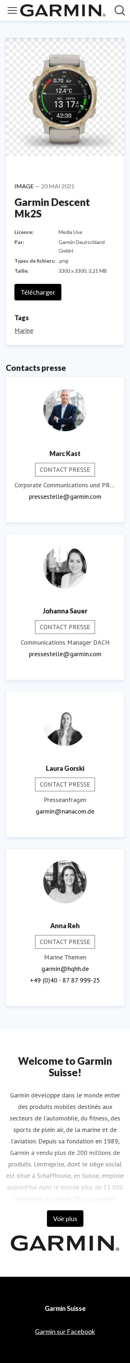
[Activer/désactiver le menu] (12, 10)
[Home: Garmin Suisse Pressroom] (62, 10)
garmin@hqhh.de (65, 968)
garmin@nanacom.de (65, 811)
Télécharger (38, 292)
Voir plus (65, 1218)
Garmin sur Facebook (65, 1331)
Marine (23, 330)
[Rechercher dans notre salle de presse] (120, 10)
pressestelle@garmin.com (65, 496)
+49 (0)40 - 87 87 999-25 (65, 980)
